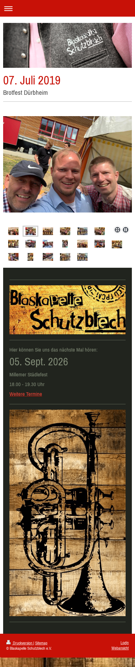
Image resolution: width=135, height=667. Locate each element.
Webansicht (120, 648)
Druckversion (22, 643)
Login (125, 642)
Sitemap (41, 643)
